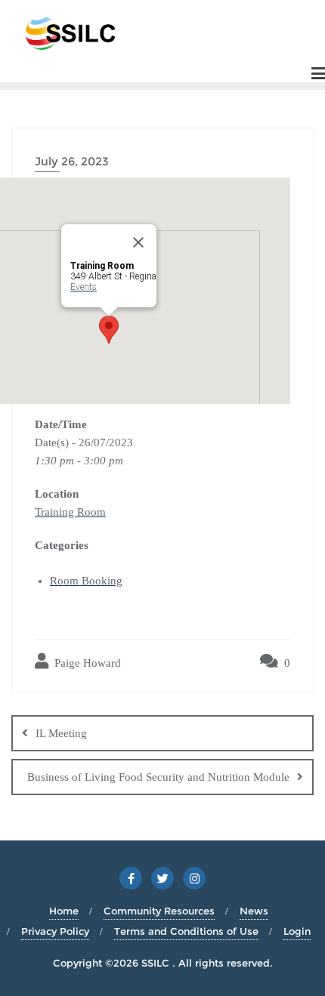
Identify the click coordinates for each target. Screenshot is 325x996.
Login (297, 931)
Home (64, 911)
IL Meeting (61, 733)
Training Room (70, 512)
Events (83, 287)
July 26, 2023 (72, 161)
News (254, 911)
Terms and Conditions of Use (186, 931)
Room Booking (86, 581)
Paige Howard (86, 663)
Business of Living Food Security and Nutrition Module (158, 777)
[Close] (138, 242)
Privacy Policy (55, 931)
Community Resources (159, 911)
